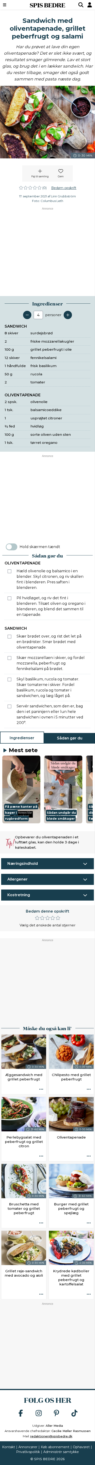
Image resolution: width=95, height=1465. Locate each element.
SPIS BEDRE (47, 5)
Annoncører (27, 1447)
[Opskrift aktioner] (41, 1089)
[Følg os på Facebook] (20, 1413)
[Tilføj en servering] (68, 315)
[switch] (11, 546)
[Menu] (11, 5)
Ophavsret (81, 1447)
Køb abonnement (55, 1447)
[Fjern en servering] (27, 315)
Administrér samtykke (61, 1452)
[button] (21, 789)
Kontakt (8, 1447)
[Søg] (81, 4)
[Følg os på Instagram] (38, 1413)
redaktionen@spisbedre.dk (51, 1436)
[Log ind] (89, 4)
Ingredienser (22, 738)
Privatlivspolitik (28, 1452)
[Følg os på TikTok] (74, 1413)
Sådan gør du (69, 738)
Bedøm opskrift (63, 188)
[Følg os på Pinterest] (56, 1413)
